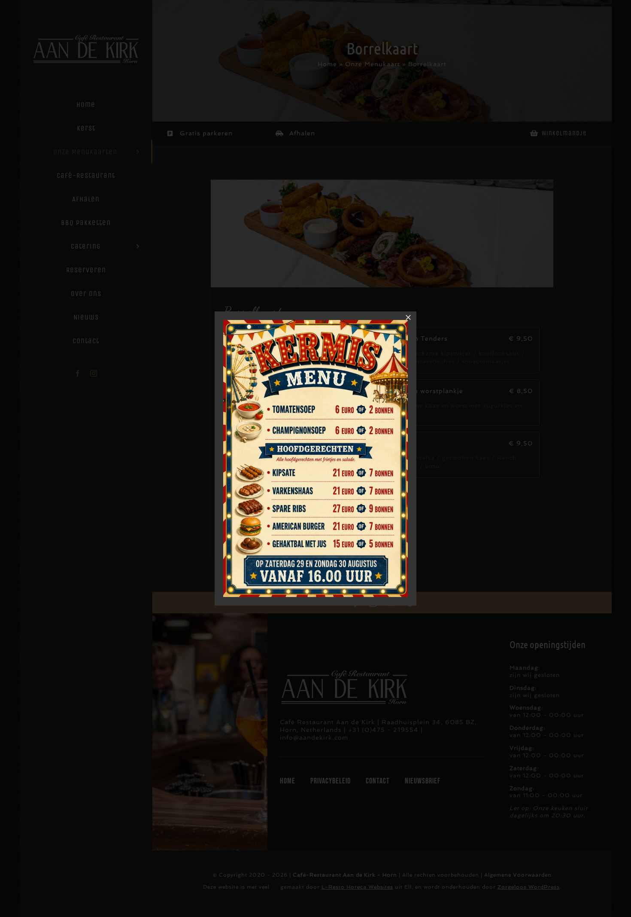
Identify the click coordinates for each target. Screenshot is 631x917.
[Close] (408, 317)
